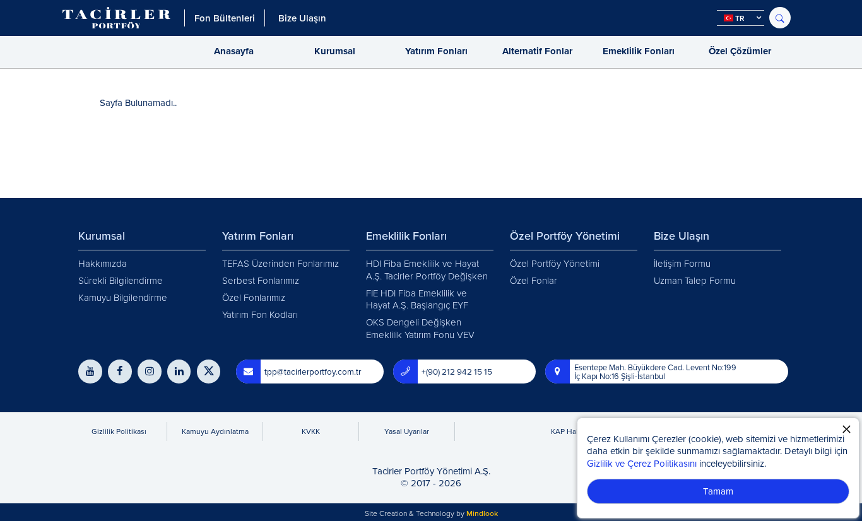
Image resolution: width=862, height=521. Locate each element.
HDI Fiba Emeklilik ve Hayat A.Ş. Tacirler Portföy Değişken (427, 270)
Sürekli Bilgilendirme (120, 280)
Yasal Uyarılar (406, 431)
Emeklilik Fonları (639, 51)
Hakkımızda (102, 263)
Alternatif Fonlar (537, 51)
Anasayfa (234, 51)
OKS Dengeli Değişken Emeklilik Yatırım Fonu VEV (420, 328)
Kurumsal (334, 51)
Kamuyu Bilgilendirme (122, 297)
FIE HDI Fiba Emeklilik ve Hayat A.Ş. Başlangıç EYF (417, 299)
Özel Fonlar (533, 280)
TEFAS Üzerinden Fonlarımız (280, 263)
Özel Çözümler (740, 51)
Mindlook (482, 513)
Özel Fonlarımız (253, 297)
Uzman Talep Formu (695, 280)
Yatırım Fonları (436, 51)
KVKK (311, 431)
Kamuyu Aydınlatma (215, 431)
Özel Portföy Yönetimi (554, 263)
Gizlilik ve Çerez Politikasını (642, 463)
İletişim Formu (682, 263)
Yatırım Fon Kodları (260, 314)
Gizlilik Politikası (119, 431)
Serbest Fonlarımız (260, 280)
